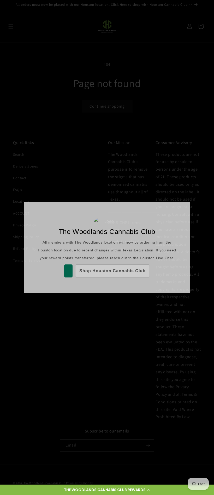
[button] (107, 490)
